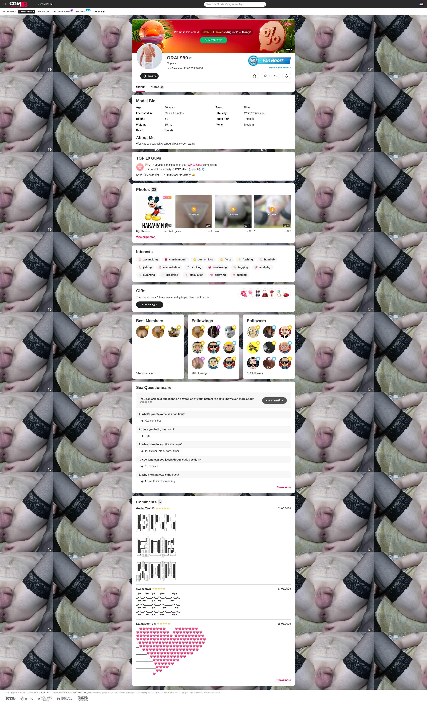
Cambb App (99, 12)
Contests (80, 12)
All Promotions (62, 12)
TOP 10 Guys (194, 164)
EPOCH (65, 693)
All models (9, 12)
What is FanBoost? (280, 67)
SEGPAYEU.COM (80, 693)
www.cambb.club (42, 692)
